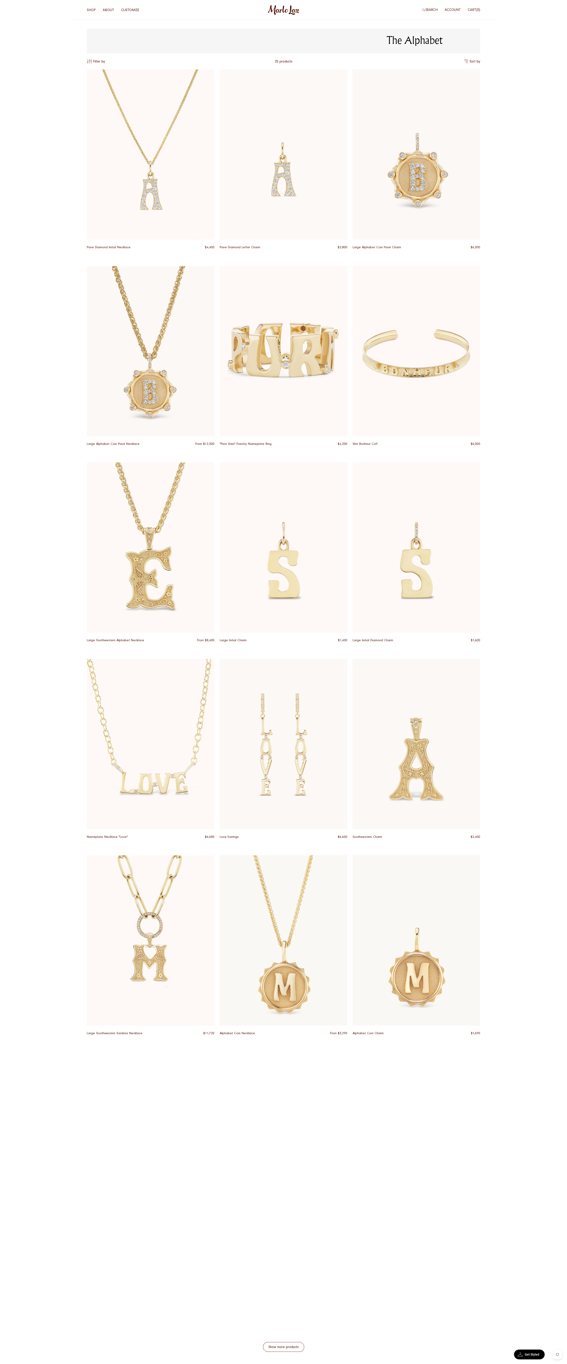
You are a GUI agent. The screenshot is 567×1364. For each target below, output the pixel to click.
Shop (91, 10)
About (108, 10)
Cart (473, 10)
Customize (130, 10)
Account (453, 10)
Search (431, 10)
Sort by (475, 61)
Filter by (99, 61)
